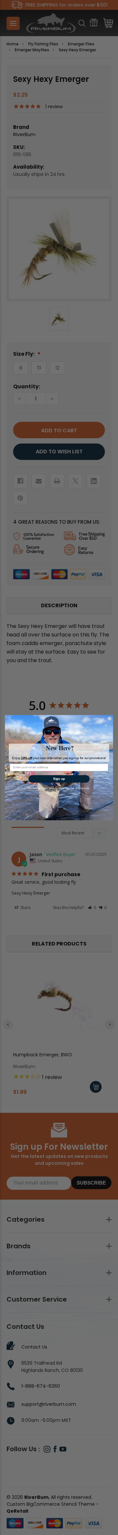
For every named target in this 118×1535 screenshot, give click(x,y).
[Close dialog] (109, 718)
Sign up (59, 778)
